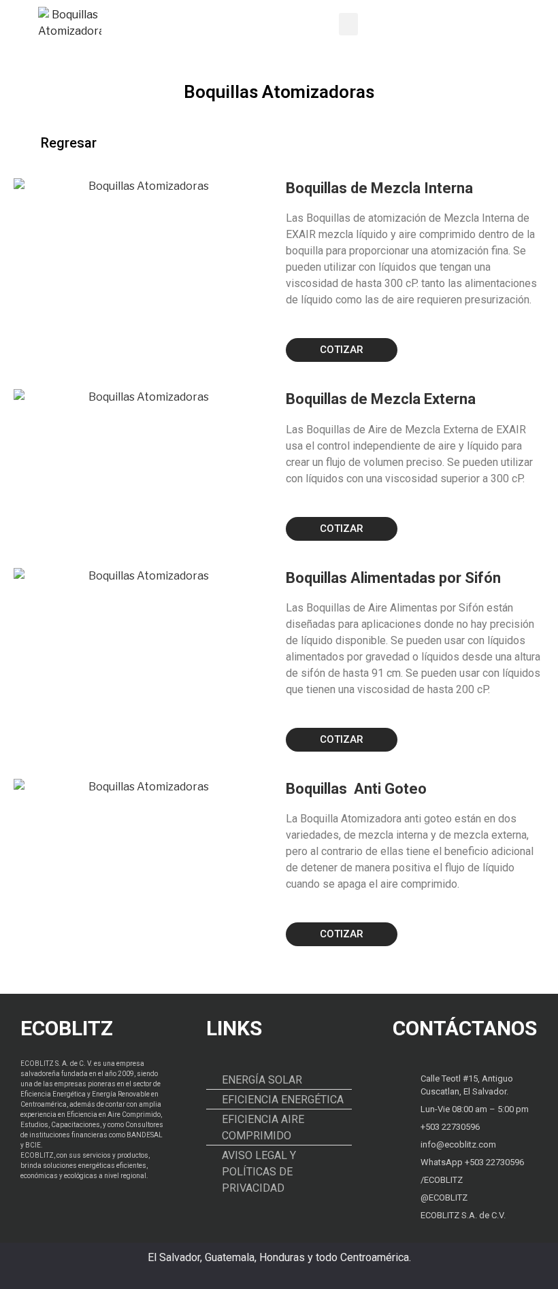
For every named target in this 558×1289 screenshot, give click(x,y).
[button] (348, 24)
